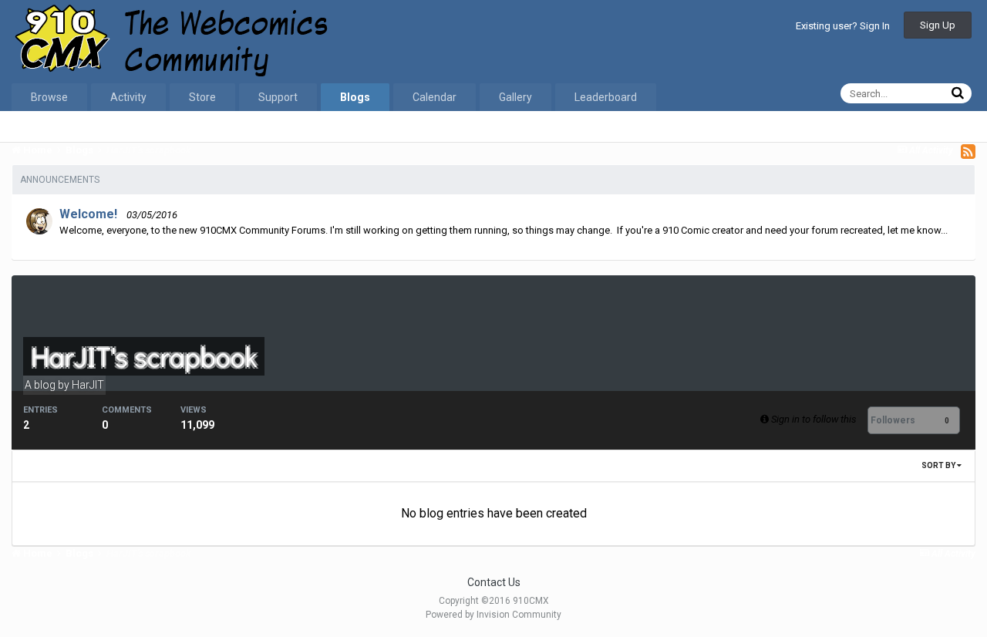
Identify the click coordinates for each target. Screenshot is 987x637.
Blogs (355, 97)
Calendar (434, 97)
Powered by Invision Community (493, 614)
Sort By (939, 465)
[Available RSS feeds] (968, 151)
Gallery (515, 97)
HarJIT (88, 385)
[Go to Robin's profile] (39, 221)
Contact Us (493, 582)
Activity (128, 97)
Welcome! (88, 214)
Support (278, 97)
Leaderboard (605, 97)
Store (202, 97)
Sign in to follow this (814, 419)
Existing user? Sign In (843, 26)
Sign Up (937, 25)
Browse (49, 97)
